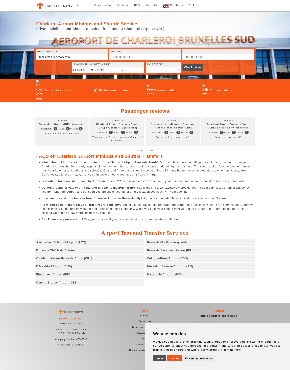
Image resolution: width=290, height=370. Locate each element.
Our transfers (103, 5)
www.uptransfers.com (71, 323)
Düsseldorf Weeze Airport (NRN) (170, 266)
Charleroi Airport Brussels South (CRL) (64, 258)
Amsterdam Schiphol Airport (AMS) (61, 242)
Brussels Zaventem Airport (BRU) (171, 250)
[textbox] (143, 57)
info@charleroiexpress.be (218, 315)
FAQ (137, 5)
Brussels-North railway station (168, 242)
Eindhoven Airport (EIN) (53, 274)
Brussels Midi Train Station (55, 250)
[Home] (57, 6)
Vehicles (123, 5)
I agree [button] (159, 358)
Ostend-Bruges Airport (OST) (57, 282)
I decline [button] (174, 358)
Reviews (145, 315)
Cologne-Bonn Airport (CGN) (167, 258)
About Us (151, 5)
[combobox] (145, 57)
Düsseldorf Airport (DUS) (54, 266)
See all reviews (145, 150)
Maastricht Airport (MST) (164, 274)
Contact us (145, 321)
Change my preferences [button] (199, 358)
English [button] (175, 5)
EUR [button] (191, 5)
